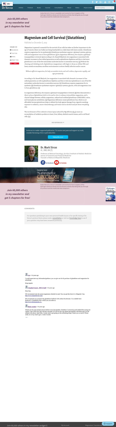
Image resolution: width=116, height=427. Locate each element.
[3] (43, 57)
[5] (60, 83)
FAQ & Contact (88, 8)
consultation (57, 218)
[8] (75, 93)
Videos (77, 8)
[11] (29, 116)
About (69, 8)
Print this (14, 60)
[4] (79, 61)
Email (13, 56)
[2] (56, 54)
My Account (65, 425)
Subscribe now (58, 137)
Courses (47, 8)
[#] (7, 7)
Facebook (14, 50)
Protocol (30, 8)
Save (15, 63)
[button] (111, 7)
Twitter (14, 53)
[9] (46, 100)
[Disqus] (58, 248)
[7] (39, 88)
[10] (74, 112)
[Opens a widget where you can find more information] (108, 424)
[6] (32, 85)
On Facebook (49, 163)
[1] (50, 52)
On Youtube (62, 163)
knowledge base (75, 218)
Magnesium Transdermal (93, 425)
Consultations (58, 8)
